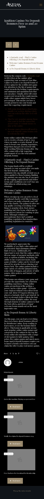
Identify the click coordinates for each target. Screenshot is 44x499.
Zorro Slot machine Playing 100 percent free (19, 399)
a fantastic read (33, 76)
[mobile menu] (41, 5)
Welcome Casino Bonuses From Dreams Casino (26, 64)
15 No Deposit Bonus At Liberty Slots (24, 68)
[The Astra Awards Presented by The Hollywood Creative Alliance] (22, 4)
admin (21, 362)
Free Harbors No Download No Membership (19, 473)
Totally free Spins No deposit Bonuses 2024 (19, 436)
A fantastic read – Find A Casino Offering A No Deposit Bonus (22, 58)
